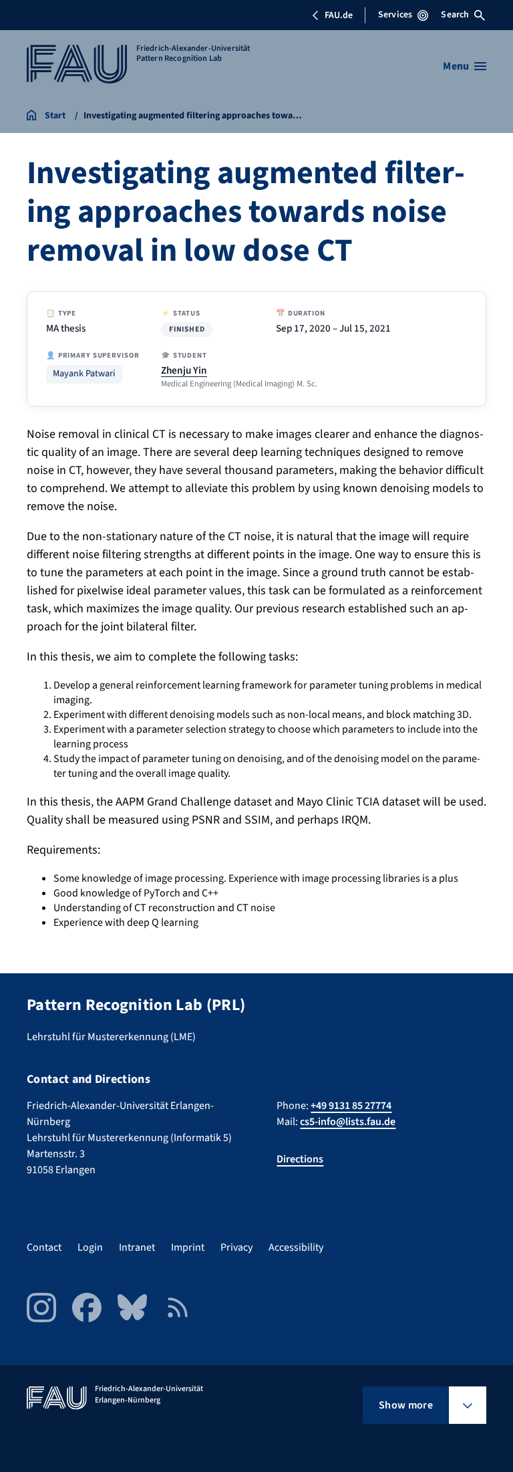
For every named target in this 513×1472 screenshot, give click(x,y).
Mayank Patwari (84, 374)
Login (90, 1247)
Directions (300, 1159)
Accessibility (296, 1247)
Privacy (236, 1247)
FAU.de (339, 15)
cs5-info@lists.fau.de (347, 1121)
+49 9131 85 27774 (351, 1105)
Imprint (187, 1247)
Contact (44, 1247)
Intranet (137, 1247)
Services (395, 14)
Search (455, 14)
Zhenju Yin (184, 370)
